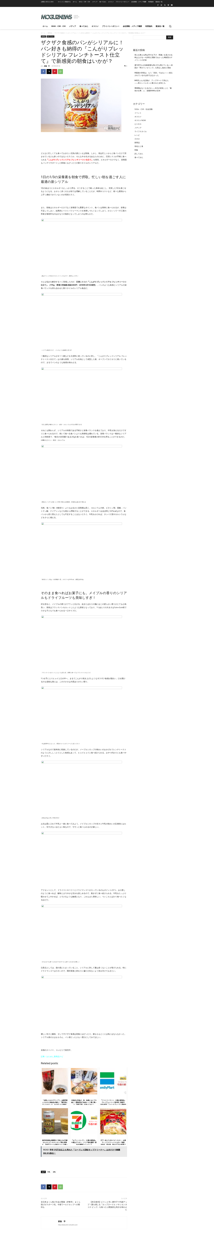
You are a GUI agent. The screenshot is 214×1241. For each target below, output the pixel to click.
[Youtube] (171, 5)
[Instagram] (161, 5)
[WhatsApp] (60, 71)
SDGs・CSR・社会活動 (143, 109)
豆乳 (54, 1172)
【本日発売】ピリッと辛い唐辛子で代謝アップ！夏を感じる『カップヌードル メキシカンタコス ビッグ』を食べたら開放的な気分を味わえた (107, 1206)
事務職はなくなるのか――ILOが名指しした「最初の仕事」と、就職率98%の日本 (153, 89)
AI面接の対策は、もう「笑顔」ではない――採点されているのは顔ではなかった (153, 74)
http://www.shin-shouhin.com (68, 1225)
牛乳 (48, 1172)
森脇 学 (47, 66)
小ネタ (137, 139)
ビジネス (137, 124)
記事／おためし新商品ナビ (52, 1056)
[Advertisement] (125, 15)
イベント (137, 113)
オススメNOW (140, 120)
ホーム (43, 33)
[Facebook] (158, 5)
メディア (137, 128)
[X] (164, 5)
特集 (136, 150)
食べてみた (50, 36)
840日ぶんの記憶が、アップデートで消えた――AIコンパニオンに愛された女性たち (151, 81)
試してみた (138, 153)
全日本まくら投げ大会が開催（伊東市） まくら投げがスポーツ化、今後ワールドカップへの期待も (60, 1204)
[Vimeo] (168, 5)
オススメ (137, 116)
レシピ (137, 135)
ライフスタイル (140, 131)
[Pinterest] (54, 71)
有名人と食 (138, 146)
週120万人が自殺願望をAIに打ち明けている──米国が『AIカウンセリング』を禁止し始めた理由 (153, 66)
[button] (170, 26)
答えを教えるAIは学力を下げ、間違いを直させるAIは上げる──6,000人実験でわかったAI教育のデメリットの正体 (153, 57)
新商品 (50, 33)
